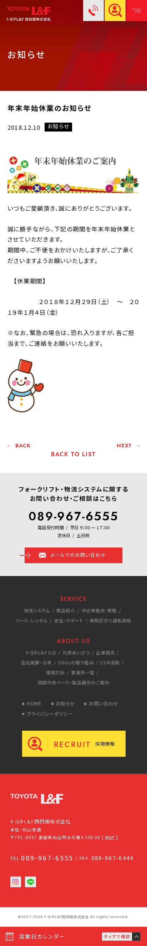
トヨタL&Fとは (41, 652)
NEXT (124, 445)
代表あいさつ (76, 652)
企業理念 (105, 652)
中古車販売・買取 (99, 610)
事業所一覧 (83, 672)
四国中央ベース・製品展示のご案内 (74, 682)
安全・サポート (68, 620)
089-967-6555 (73, 516)
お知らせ (65, 703)
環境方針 (55, 672)
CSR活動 (110, 662)
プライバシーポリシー (50, 713)
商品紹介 (65, 610)
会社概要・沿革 (36, 662)
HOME (34, 703)
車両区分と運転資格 (110, 620)
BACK (23, 445)
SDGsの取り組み (76, 662)
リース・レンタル (32, 620)
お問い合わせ (103, 703)
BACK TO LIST (73, 454)
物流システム (37, 610)
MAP (110, 837)
